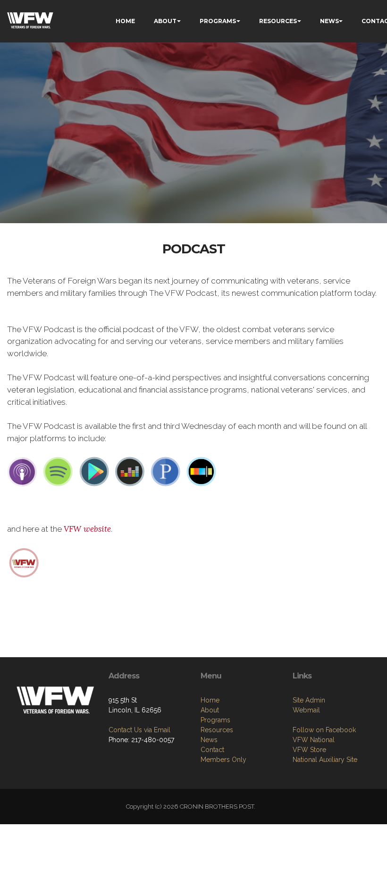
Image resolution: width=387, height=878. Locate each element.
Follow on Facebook (324, 730)
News (209, 740)
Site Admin (309, 700)
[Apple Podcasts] (22, 471)
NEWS (329, 21)
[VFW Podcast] (24, 562)
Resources (217, 730)
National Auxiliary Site (325, 759)
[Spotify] (58, 471)
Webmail (306, 710)
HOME (125, 21)
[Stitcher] (201, 471)
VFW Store (309, 749)
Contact (212, 749)
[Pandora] (166, 471)
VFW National (314, 740)
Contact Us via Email (139, 730)
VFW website (87, 529)
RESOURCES (278, 21)
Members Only (223, 759)
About (210, 710)
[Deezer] (130, 471)
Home (210, 700)
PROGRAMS (218, 21)
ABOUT (165, 21)
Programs (215, 720)
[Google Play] (94, 471)
